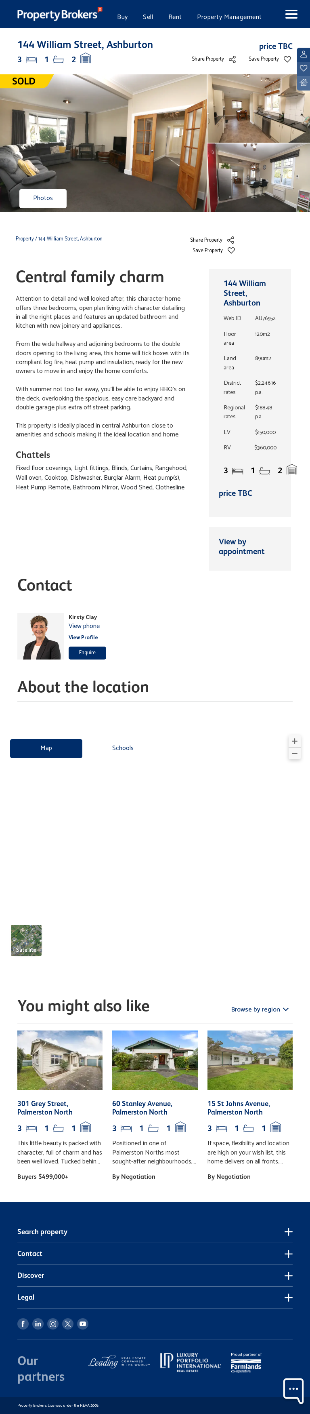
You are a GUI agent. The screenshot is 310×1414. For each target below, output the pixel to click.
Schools (123, 748)
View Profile (83, 638)
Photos (43, 198)
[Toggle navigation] (285, 14)
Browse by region (256, 1009)
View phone (84, 626)
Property (25, 239)
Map (46, 748)
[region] (155, 849)
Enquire (87, 653)
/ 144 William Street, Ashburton (69, 239)
